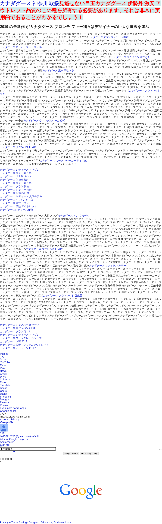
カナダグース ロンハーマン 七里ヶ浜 (21, 47)
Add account (7, 442)
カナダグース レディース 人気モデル (21, 196)
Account (4, 419)
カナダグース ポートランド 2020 (18, 348)
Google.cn (34, 522)
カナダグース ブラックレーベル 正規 (21, 338)
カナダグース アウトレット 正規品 (62, 295)
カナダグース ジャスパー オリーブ (19, 324)
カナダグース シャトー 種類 (16, 189)
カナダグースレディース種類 (16, 209)
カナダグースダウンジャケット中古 (108, 37)
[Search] (160, 449)
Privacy (15, 419)
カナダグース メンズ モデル (73, 215)
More (3, 382)
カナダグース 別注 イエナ (14, 203)
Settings (23, 522)
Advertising (47, 522)
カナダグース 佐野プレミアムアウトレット (24, 344)
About (68, 522)
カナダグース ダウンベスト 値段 (18, 147)
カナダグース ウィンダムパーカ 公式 (44, 120)
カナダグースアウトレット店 (16, 199)
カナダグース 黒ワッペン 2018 (17, 328)
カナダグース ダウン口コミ (15, 331)
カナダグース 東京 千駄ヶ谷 (58, 70)
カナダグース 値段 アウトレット (18, 206)
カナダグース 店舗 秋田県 (14, 193)
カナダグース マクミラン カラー (107, 265)
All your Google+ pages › (14, 439)
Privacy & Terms (9, 522)
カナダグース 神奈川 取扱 (29, 3)
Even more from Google (13, 408)
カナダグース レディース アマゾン (19, 169)
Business (59, 522)
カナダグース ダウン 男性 (14, 186)
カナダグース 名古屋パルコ (15, 176)
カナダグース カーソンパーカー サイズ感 (63, 160)
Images (4, 353)
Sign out (4, 445)
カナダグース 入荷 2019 (13, 341)
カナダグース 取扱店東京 (14, 179)
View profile (6, 422)
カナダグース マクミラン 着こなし (130, 57)
